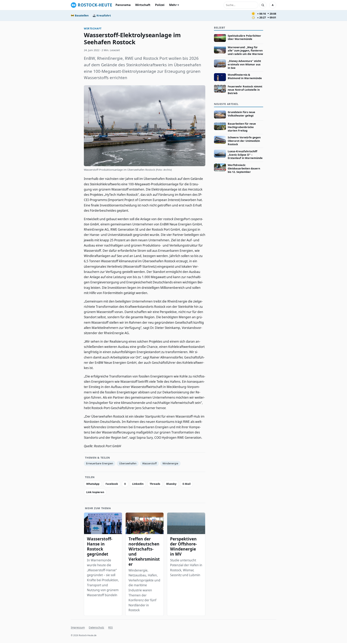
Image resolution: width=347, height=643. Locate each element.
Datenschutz (96, 627)
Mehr (173, 5)
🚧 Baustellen (80, 15)
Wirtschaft (142, 5)
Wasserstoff (149, 463)
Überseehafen (127, 463)
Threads (155, 484)
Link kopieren (95, 492)
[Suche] (262, 5)
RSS (110, 627)
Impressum (78, 627)
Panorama (123, 5)
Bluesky (171, 484)
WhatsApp (92, 484)
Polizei (159, 5)
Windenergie (170, 463)
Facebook (112, 484)
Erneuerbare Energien (99, 463)
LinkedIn (137, 484)
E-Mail (186, 484)
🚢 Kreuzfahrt (102, 15)
